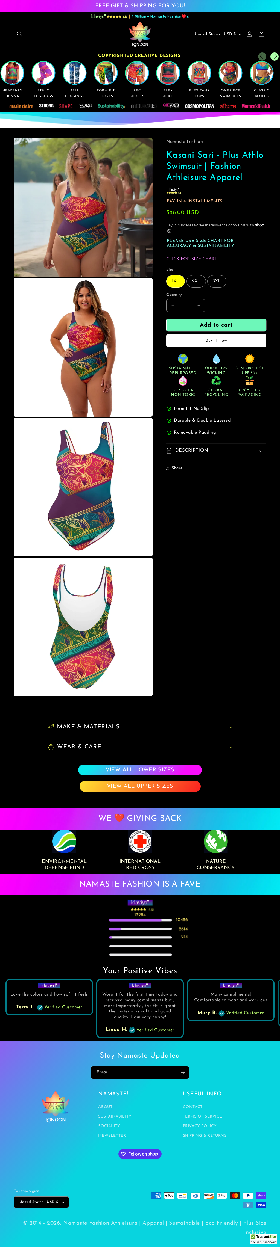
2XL (196, 281)
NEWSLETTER (112, 1136)
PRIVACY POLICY (200, 1126)
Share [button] (177, 468)
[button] (20, 34)
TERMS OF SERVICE (202, 1117)
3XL (217, 281)
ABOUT (105, 1107)
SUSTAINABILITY (114, 1117)
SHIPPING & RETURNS (205, 1136)
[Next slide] (274, 56)
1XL (175, 281)
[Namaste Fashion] (263, 1240)
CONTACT (193, 1107)
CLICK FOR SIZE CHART (191, 259)
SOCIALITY (109, 1126)
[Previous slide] (262, 56)
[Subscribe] (183, 1072)
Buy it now (216, 341)
